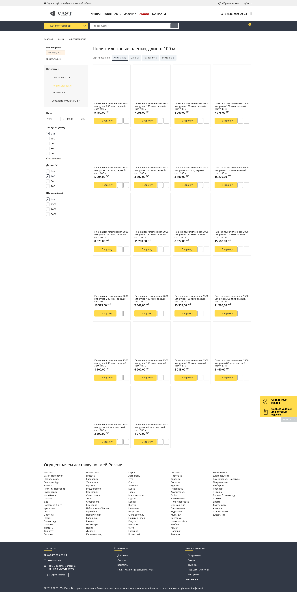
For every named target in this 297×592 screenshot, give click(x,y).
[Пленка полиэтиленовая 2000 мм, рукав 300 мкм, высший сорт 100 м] (232, 211)
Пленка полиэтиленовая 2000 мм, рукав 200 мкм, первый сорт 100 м (111, 106)
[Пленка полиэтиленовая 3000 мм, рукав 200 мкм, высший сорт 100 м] (232, 147)
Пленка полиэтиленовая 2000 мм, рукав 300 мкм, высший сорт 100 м (232, 234)
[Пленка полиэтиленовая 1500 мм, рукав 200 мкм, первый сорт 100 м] (232, 83)
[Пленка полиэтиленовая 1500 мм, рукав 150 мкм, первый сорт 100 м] (111, 147)
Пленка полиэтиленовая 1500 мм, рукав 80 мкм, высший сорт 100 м (232, 363)
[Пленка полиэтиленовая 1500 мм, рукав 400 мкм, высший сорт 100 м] (191, 275)
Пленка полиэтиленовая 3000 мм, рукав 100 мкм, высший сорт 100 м (111, 234)
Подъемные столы (198, 569)
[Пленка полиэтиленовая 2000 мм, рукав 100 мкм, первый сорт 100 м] (191, 83)
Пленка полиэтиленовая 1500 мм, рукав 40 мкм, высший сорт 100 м (151, 427)
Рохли (191, 560)
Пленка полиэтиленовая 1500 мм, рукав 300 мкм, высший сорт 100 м (232, 299)
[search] (174, 25)
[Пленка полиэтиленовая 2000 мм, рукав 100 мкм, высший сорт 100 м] (151, 275)
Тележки (192, 564)
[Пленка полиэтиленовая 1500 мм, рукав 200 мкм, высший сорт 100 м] (111, 340)
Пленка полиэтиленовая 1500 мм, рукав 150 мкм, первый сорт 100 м (111, 170)
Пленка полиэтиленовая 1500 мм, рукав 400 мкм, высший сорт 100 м (191, 299)
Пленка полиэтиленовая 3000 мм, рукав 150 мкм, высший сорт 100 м (151, 234)
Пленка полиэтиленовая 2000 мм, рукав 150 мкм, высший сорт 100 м (191, 234)
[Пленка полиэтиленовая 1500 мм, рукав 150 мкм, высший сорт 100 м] (151, 340)
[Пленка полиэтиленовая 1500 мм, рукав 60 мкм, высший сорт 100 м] (111, 404)
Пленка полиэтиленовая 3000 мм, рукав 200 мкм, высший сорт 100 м (232, 170)
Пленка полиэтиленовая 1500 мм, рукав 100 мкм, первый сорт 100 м (151, 170)
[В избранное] (127, 70)
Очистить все (53, 59)
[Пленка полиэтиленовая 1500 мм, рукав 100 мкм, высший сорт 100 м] (191, 340)
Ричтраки (193, 574)
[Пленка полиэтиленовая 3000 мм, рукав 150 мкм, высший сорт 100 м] (151, 211)
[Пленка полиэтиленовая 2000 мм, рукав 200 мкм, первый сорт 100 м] (111, 83)
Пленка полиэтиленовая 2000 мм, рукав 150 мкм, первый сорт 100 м (151, 106)
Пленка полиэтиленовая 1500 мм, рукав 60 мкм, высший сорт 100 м (111, 427)
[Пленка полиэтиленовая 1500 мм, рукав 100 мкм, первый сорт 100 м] (151, 147)
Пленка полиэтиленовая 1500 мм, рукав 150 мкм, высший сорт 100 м (151, 363)
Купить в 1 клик (120, 121)
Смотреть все (53, 158)
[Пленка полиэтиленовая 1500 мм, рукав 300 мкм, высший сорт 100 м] (232, 275)
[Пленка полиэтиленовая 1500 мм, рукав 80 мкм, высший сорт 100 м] (232, 340)
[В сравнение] (126, 121)
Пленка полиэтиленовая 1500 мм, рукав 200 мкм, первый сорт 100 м (232, 106)
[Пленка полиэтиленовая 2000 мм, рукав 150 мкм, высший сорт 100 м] (191, 211)
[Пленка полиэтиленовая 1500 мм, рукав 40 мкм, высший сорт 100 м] (151, 404)
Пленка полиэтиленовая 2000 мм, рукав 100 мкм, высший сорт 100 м (151, 299)
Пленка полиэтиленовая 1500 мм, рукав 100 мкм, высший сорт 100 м (191, 363)
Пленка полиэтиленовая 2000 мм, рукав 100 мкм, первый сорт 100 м (191, 106)
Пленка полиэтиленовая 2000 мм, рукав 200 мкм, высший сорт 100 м (111, 299)
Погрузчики (195, 555)
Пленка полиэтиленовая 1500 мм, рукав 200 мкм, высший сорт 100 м (111, 363)
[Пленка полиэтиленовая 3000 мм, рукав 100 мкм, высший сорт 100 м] (111, 211)
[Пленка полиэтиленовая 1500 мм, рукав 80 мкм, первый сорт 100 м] (191, 147)
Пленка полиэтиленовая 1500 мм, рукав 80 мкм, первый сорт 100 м (191, 170)
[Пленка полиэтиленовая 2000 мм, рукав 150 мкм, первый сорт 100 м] (151, 83)
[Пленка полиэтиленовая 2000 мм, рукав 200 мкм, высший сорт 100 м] (111, 275)
